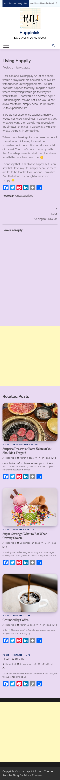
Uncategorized (24, 195)
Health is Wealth (13, 659)
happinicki (10, 458)
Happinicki (30, 32)
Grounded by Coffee (15, 620)
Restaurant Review (25, 444)
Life (28, 615)
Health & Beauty (23, 529)
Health (17, 615)
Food (5, 444)
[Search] (53, 45)
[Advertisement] (30, 356)
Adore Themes (33, 775)
